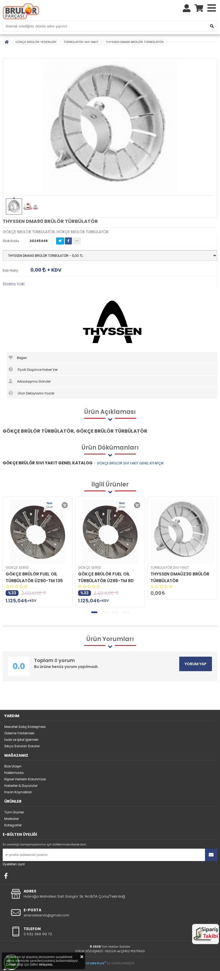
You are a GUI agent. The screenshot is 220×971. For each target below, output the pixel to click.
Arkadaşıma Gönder (33, 381)
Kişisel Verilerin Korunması (25, 779)
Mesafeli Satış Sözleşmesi (25, 726)
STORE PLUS (96, 963)
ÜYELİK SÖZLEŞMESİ (89, 951)
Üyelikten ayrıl (14, 864)
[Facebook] (6, 876)
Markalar (11, 818)
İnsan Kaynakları (18, 792)
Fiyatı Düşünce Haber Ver (37, 369)
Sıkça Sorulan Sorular (22, 746)
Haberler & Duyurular (21, 785)
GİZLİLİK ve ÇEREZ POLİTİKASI (125, 951)
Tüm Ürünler (14, 812)
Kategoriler (13, 825)
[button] (94, 612)
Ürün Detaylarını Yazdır (35, 393)
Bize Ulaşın (12, 766)
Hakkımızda (14, 772)
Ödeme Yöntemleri (19, 733)
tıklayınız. (46, 964)
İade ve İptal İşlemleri (21, 739)
